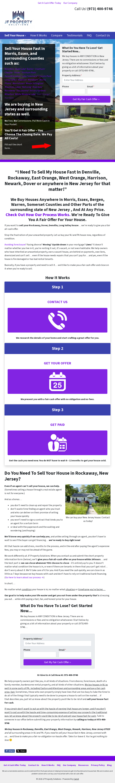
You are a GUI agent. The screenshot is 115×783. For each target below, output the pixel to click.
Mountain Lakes (13, 87)
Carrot (76, 779)
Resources (83, 765)
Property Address (72, 75)
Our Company (70, 3)
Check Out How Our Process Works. (38, 215)
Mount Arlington (34, 83)
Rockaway (10, 90)
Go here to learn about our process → (24, 577)
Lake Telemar (29, 76)
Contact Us (103, 35)
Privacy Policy (98, 765)
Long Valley (10, 79)
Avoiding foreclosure (14, 244)
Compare (56, 35)
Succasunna (22, 90)
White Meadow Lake (25, 94)
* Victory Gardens (37, 90)
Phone (65, 86)
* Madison (21, 79)
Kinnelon (15, 76)
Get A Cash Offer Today (49, 3)
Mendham (33, 79)
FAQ (89, 35)
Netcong (26, 87)
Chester (9, 72)
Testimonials (75, 35)
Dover (17, 72)
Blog (109, 765)
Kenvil (8, 76)
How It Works (38, 35)
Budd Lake (20, 69)
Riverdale (37, 87)
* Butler (29, 69)
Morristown (18, 83)
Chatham (39, 69)
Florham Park (29, 72)
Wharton (9, 94)
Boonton (9, 69)
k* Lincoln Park (43, 76)
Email (90, 86)
